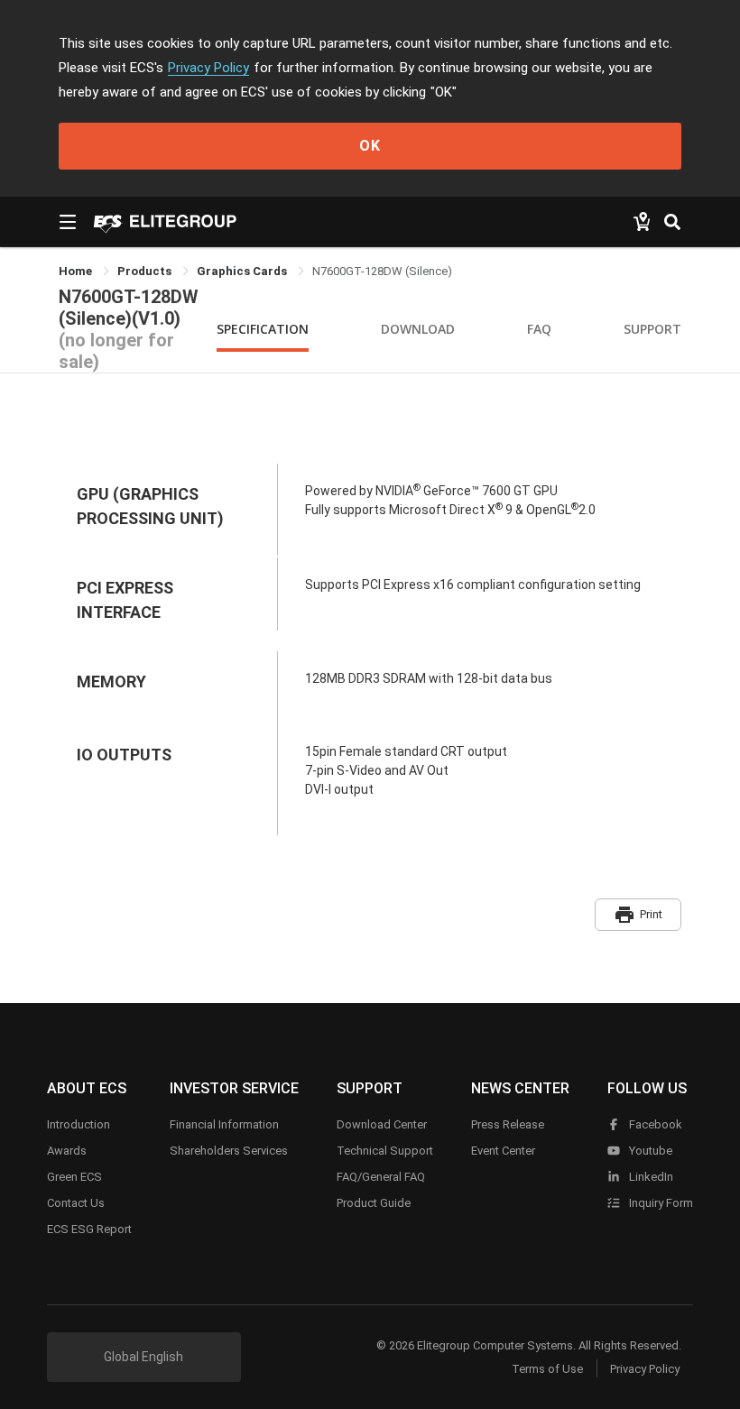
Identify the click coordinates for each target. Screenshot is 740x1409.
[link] (145, 271)
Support (652, 328)
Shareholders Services (229, 1150)
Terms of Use (547, 1369)
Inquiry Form (659, 1203)
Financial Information (224, 1124)
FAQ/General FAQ (381, 1176)
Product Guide (374, 1203)
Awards (67, 1150)
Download (418, 328)
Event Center (503, 1150)
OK (370, 145)
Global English (143, 1356)
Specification (263, 328)
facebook (654, 1124)
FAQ (539, 328)
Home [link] (77, 271)
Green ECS (74, 1176)
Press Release (507, 1124)
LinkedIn (649, 1176)
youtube (649, 1150)
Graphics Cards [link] (243, 271)
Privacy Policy (208, 68)
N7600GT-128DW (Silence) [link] (382, 271)
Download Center (382, 1124)
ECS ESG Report (89, 1229)
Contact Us (76, 1203)
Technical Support (385, 1150)
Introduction (78, 1124)
